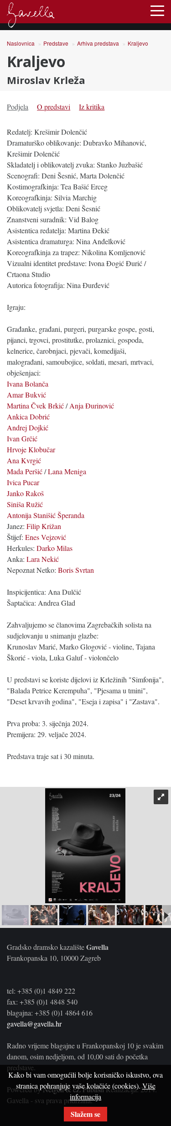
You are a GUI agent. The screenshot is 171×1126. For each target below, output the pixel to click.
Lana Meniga (67, 471)
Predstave (55, 43)
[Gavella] (31, 15)
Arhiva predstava (98, 43)
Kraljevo (138, 43)
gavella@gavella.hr (34, 1023)
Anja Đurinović (91, 405)
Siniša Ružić (25, 504)
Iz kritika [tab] (91, 106)
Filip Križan (43, 526)
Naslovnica (21, 43)
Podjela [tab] (17, 106)
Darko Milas (54, 548)
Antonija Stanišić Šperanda (45, 515)
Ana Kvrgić (24, 460)
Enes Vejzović (45, 537)
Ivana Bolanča (27, 383)
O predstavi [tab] (53, 106)
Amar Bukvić (26, 394)
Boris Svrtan (76, 570)
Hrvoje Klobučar (31, 449)
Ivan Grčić (22, 438)
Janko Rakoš (25, 493)
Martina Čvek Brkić (35, 405)
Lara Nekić (42, 559)
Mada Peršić (24, 471)
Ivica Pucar (23, 482)
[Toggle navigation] (157, 10)
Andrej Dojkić (27, 427)
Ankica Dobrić (28, 416)
